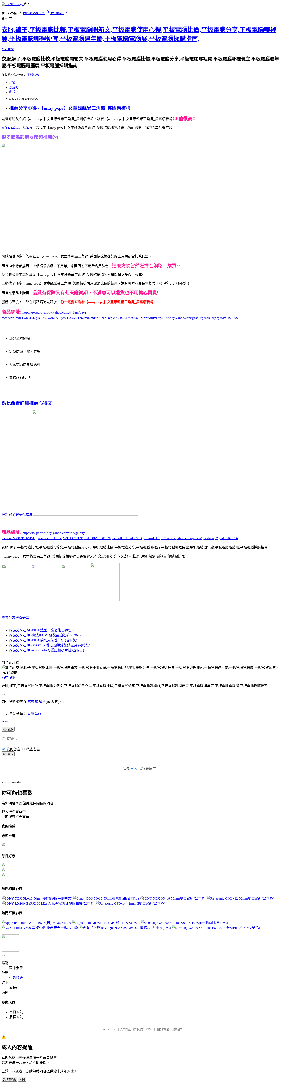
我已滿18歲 (9, 1079)
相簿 (12, 82)
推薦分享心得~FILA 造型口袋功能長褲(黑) (41, 630)
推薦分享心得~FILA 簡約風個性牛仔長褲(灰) (43, 640)
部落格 (13, 87)
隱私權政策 (162, 1029)
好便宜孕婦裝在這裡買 (17, 128)
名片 (12, 91)
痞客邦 (33, 702)
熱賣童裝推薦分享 (15, 618)
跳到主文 (8, 49)
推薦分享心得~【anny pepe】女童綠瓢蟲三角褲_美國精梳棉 (69, 108)
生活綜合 (33, 75)
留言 (42, 702)
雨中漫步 (8, 677)
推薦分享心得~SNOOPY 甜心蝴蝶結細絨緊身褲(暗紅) (49, 645)
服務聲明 (177, 1029)
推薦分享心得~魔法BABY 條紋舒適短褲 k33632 (45, 635)
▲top (5, 721)
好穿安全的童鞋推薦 (17, 514)
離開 (22, 1079)
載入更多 (8, 729)
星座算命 (34, 714)
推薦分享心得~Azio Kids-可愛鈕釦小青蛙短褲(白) (46, 650)
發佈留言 (8, 754)
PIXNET (112, 1029)
